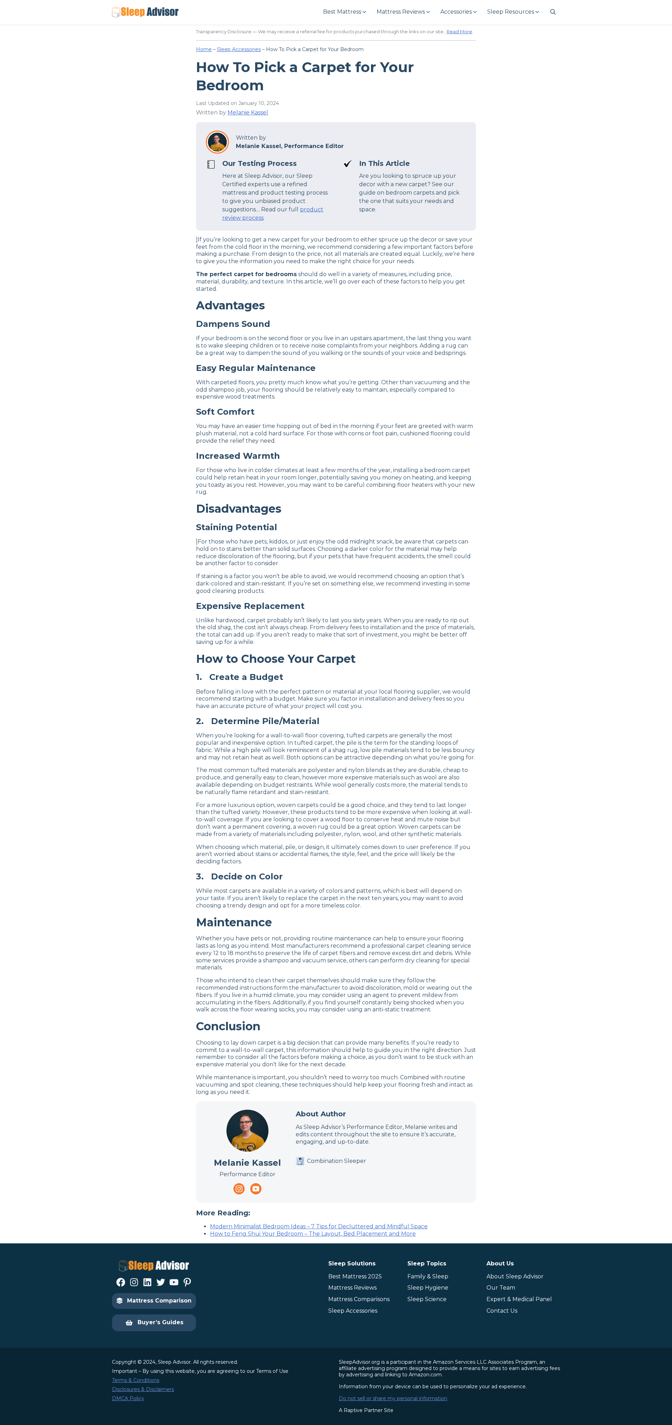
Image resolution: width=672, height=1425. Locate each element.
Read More (459, 31)
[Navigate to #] (553, 12)
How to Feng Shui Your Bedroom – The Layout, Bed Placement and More (313, 1233)
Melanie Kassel (247, 112)
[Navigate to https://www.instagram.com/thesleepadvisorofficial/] (239, 1188)
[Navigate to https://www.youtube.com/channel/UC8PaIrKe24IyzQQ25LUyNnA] (255, 1188)
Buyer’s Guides (160, 1322)
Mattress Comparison (159, 1300)
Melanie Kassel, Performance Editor (290, 146)
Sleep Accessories (239, 49)
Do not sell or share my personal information (393, 1398)
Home (204, 49)
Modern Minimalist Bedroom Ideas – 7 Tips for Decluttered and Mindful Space (319, 1226)
